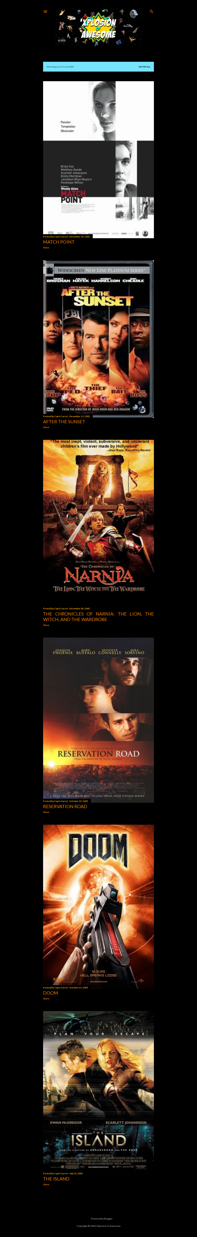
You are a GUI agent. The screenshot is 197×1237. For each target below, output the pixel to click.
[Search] (151, 10)
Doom (50, 993)
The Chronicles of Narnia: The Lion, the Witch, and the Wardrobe (98, 616)
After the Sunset (64, 421)
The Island (56, 1178)
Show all (144, 66)
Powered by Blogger (102, 1218)
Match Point (58, 242)
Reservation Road (65, 806)
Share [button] (46, 247)
